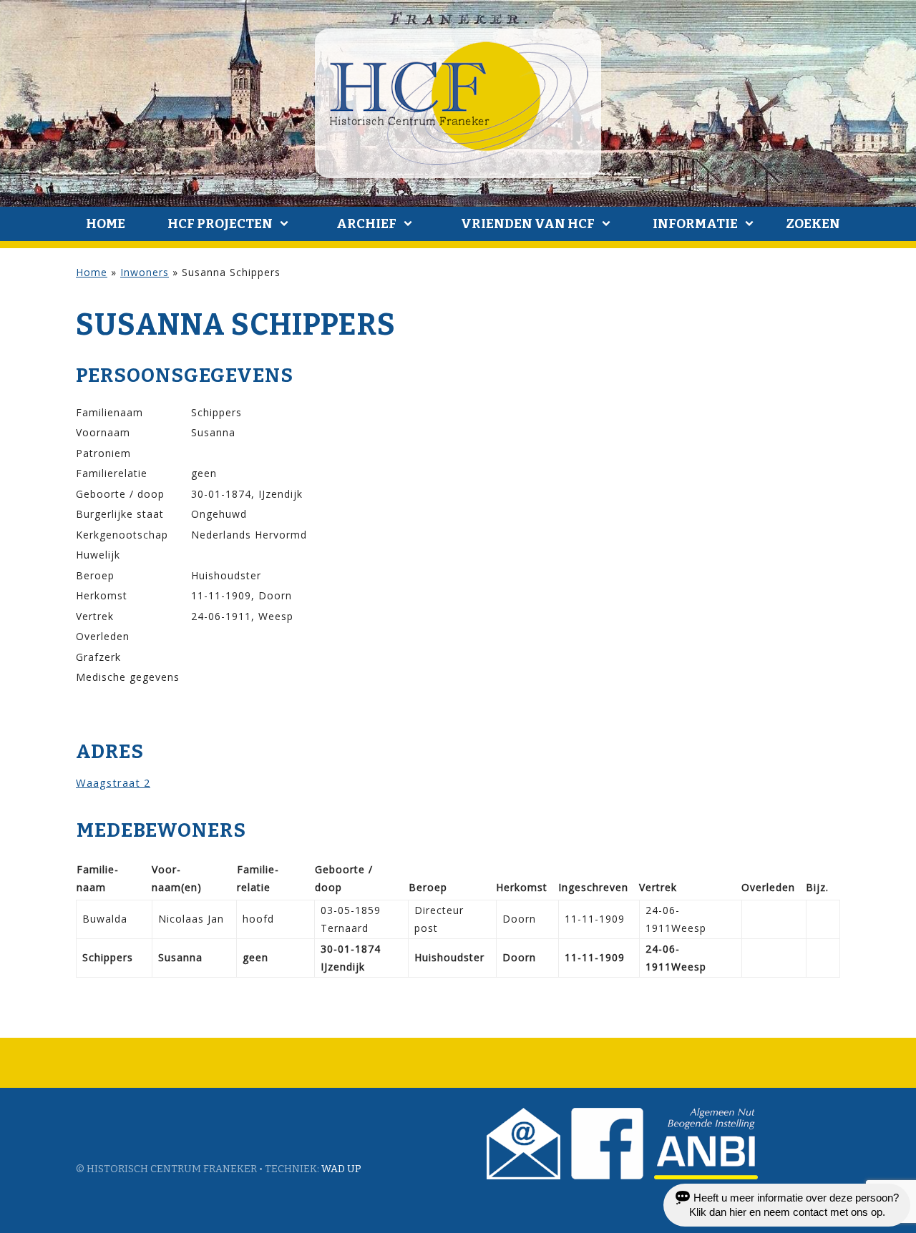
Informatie (695, 224)
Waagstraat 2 (113, 782)
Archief (366, 224)
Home (105, 224)
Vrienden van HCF (528, 224)
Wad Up (341, 1169)
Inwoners (144, 272)
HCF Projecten (220, 224)
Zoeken (813, 224)
